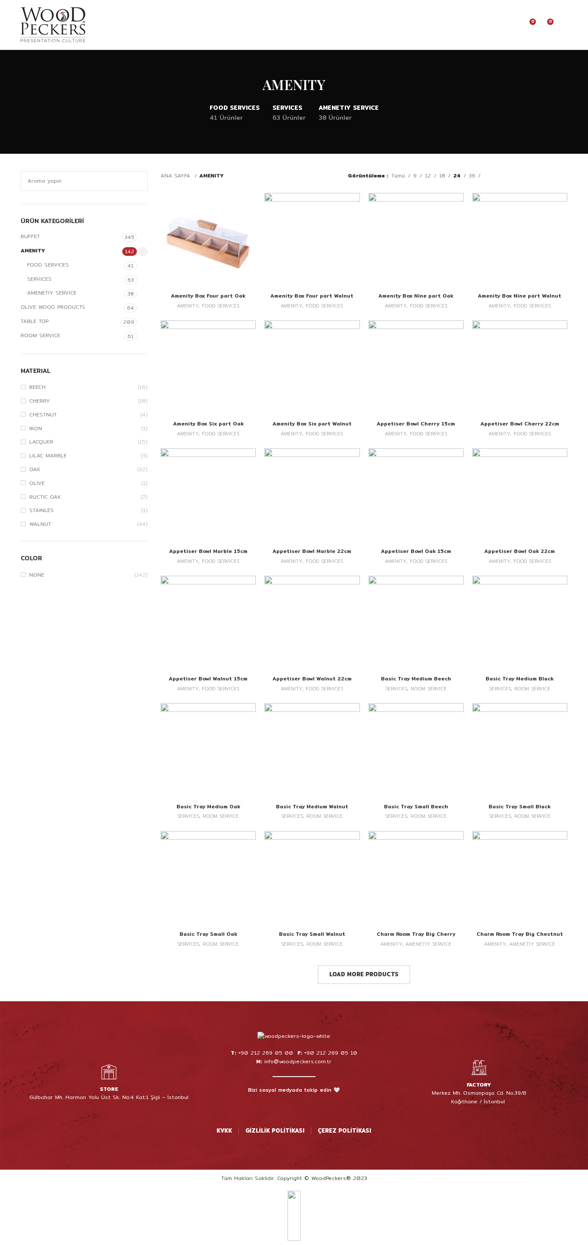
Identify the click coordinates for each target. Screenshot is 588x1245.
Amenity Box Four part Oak (208, 296)
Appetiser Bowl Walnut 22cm (312, 678)
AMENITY (33, 250)
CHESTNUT (43, 415)
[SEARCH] (138, 181)
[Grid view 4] (526, 175)
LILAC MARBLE (48, 456)
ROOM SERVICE (40, 335)
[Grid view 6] (550, 175)
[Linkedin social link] (316, 1107)
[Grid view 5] (538, 175)
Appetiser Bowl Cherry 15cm (416, 423)
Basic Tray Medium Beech (416, 678)
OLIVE (37, 483)
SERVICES (39, 279)
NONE (36, 575)
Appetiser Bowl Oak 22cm (519, 551)
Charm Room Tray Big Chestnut (520, 934)
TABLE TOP (35, 321)
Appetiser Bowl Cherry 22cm (519, 423)
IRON (35, 428)
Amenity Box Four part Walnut (311, 296)
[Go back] (252, 84)
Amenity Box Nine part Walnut (519, 296)
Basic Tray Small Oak (208, 934)
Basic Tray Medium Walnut (312, 806)
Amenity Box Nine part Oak (415, 296)
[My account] (497, 25)
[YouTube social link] (294, 1107)
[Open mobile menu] (564, 25)
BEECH (37, 387)
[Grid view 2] (503, 175)
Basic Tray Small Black (520, 806)
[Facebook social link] (271, 1107)
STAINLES (41, 510)
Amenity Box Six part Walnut (312, 423)
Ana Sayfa (176, 175)
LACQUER (41, 442)
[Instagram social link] (282, 1107)
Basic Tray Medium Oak (208, 806)
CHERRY (39, 401)
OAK (34, 469)
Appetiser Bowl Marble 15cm (208, 551)
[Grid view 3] (515, 175)
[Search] (483, 25)
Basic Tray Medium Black (520, 678)
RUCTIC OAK (45, 497)
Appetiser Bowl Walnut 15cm (208, 678)
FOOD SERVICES (48, 265)
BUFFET (30, 236)
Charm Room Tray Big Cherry (416, 934)
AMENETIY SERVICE (52, 293)
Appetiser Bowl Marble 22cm (311, 551)
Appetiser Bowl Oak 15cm (416, 551)
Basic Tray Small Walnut (312, 934)
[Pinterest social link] (305, 1107)
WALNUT (40, 524)
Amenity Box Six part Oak (208, 423)
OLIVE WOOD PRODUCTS (53, 307)
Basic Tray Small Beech (416, 806)
